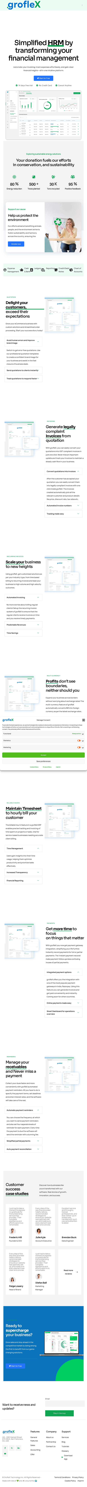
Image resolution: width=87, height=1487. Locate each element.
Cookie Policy (34, 767)
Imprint (58, 767)
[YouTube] (5, 1454)
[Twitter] (12, 1448)
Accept (43, 755)
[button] (83, 720)
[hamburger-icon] (82, 5)
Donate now (16, 244)
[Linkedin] (18, 1448)
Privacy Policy (47, 767)
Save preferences (43, 761)
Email (47, 1399)
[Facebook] (5, 1448)
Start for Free (44, 78)
